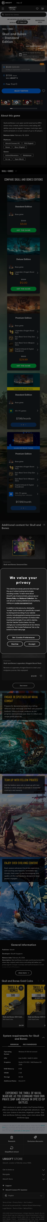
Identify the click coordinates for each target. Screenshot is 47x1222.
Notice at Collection (27, 598)
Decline (14, 644)
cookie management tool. (23, 603)
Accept (32, 644)
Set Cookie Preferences (23, 637)
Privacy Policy (11, 598)
